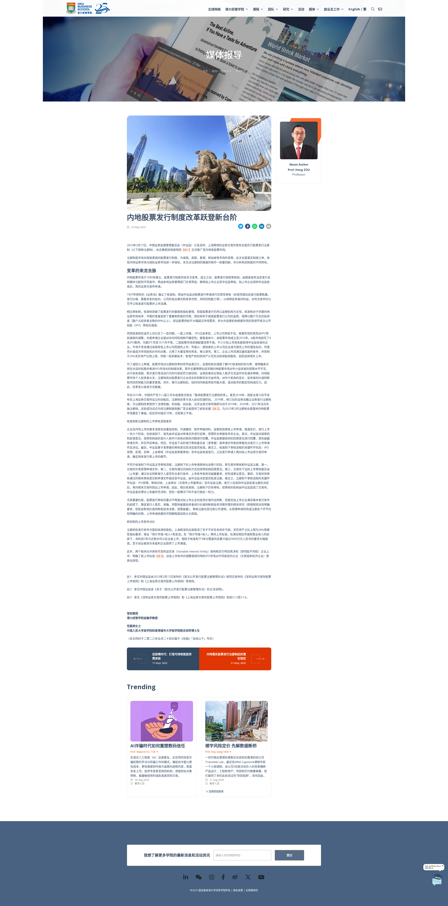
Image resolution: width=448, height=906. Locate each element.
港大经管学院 (234, 9)
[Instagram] (211, 877)
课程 (256, 9)
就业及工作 (332, 9)
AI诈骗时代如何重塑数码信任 (157, 745)
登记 (289, 855)
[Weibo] (235, 877)
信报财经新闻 (216, 791)
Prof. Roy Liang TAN (216, 751)
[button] (372, 9)
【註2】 (215, 409)
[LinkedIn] (185, 877)
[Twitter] (248, 877)
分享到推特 (240, 226)
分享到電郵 (268, 226)
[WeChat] (198, 877)
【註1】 (186, 250)
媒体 (312, 9)
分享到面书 (247, 226)
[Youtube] (261, 877)
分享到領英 (261, 226)
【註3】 (159, 556)
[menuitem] (354, 10)
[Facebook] (223, 877)
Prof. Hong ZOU (299, 170)
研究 (286, 9)
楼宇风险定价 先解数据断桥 (231, 745)
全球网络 (214, 9)
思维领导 (226, 71)
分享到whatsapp (254, 226)
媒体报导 (240, 71)
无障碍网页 (252, 890)
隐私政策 (238, 890)
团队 (271, 9)
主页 (205, 71)
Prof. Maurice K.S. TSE (142, 751)
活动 (301, 9)
